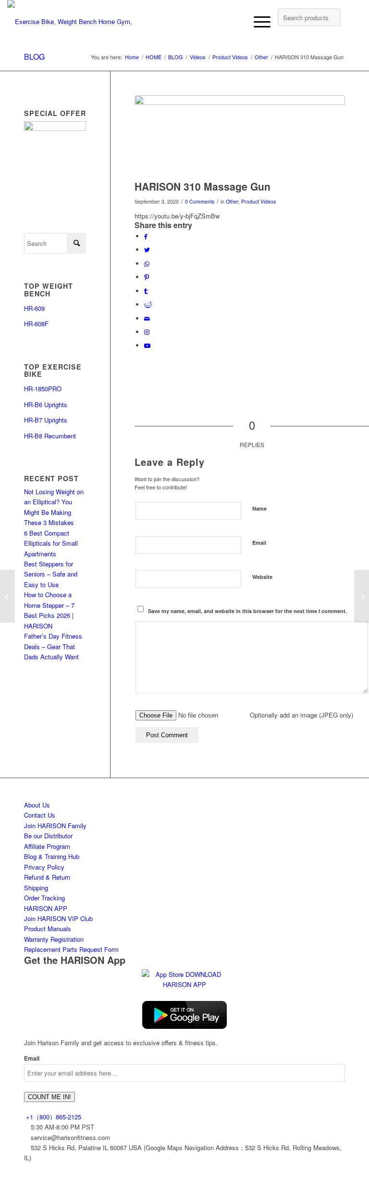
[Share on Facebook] (146, 236)
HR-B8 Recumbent (51, 435)
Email (259, 542)
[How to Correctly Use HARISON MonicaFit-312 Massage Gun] (361, 596)
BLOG (34, 56)
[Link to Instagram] (146, 331)
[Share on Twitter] (147, 249)
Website (262, 576)
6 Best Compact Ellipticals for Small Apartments (51, 543)
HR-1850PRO (43, 388)
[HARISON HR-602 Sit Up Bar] (7, 596)
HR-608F (36, 323)
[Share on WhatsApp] (146, 263)
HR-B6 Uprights (45, 404)
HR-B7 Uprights (45, 419)
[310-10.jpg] (240, 135)
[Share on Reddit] (148, 304)
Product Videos (258, 201)
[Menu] (257, 21)
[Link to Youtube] (147, 345)
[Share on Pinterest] (146, 277)
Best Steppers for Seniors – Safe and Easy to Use (50, 574)
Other (232, 201)
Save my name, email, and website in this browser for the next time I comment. (247, 611)
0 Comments (199, 201)
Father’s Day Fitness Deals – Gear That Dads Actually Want (53, 646)
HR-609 (34, 308)
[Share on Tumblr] (146, 290)
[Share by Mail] (147, 318)
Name (259, 508)
